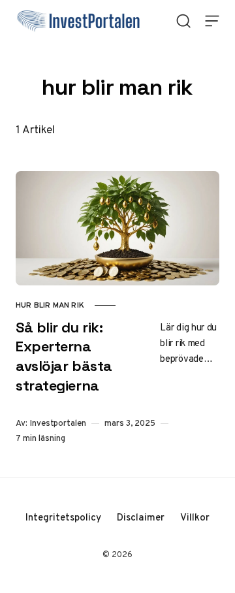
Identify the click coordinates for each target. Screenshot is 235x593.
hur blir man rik (50, 305)
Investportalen (58, 423)
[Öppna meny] (212, 21)
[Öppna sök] (183, 21)
